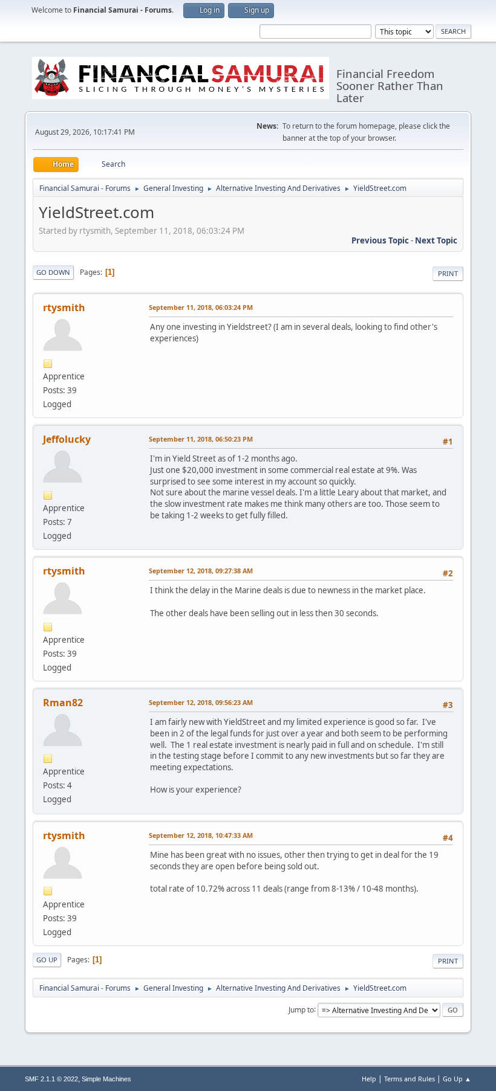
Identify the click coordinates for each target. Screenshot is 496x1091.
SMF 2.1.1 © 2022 (51, 1079)
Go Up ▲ (457, 1078)
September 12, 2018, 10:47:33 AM (201, 835)
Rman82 (63, 702)
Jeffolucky (67, 439)
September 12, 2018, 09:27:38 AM (201, 570)
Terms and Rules (409, 1078)
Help (369, 1078)
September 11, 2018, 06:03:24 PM (201, 307)
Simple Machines (106, 1079)
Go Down (53, 272)
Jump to (301, 1009)
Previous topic (380, 240)
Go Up (46, 959)
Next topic (436, 240)
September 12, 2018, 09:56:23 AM (201, 702)
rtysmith (64, 307)
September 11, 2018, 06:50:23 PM (201, 438)
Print (448, 273)
